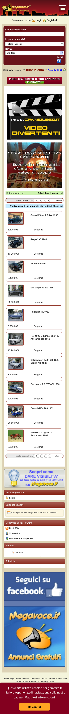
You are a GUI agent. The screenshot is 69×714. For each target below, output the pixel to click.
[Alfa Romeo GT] (16, 271)
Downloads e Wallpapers (21, 538)
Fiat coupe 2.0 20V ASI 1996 (45, 384)
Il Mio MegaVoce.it (34, 492)
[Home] (16, 11)
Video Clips (14, 533)
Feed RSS (14, 528)
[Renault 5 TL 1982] (16, 319)
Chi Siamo (35, 678)
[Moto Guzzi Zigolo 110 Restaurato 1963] (16, 440)
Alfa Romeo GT (38, 263)
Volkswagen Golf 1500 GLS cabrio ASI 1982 (45, 361)
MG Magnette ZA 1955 (42, 287)
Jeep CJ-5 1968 (39, 239)
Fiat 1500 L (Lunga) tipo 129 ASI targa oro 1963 (45, 337)
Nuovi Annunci (22, 678)
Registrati (52, 20)
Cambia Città (55, 70)
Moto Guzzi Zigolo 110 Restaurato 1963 (42, 434)
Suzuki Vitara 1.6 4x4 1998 (44, 215)
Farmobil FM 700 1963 (42, 408)
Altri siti (19, 552)
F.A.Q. (44, 678)
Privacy (44, 681)
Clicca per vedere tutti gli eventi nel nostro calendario (34, 512)
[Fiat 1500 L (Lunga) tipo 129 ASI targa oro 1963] (16, 343)
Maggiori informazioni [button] (40, 697)
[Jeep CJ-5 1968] (16, 247)
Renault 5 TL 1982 (40, 311)
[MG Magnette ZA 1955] (16, 295)
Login (39, 20)
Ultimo (58, 200)
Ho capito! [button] (34, 706)
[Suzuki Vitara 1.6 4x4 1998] (16, 223)
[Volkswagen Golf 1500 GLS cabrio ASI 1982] (16, 368)
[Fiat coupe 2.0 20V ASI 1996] (16, 392)
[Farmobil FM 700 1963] (16, 416)
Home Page (9, 678)
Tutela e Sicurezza (31, 681)
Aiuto (52, 681)
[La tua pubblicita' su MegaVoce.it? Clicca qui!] (34, 487)
